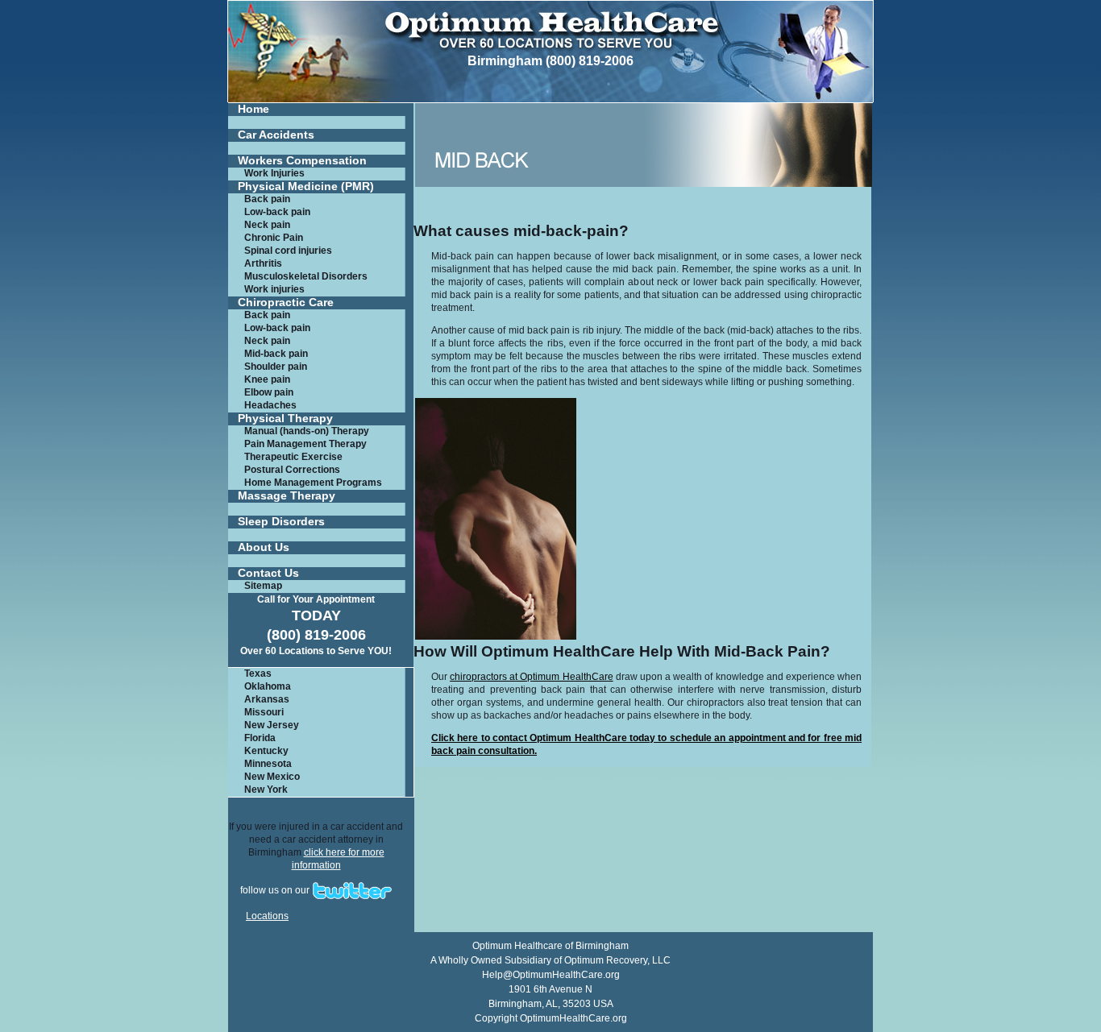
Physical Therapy (285, 418)
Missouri (264, 712)
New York (266, 789)
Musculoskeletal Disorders (306, 276)
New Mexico (272, 776)
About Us (263, 547)
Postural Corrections (292, 469)
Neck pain (267, 224)
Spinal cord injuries (288, 250)
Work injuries (274, 289)
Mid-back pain (276, 353)
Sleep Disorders (281, 522)
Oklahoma (267, 686)
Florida (260, 738)
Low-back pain (277, 212)
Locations (267, 916)
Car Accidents (276, 135)
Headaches (270, 405)
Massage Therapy (286, 496)
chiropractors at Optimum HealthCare (531, 676)
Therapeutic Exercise (293, 456)
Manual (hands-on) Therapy (306, 431)
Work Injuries (274, 173)
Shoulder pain (275, 366)
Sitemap (263, 585)
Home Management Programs (313, 482)
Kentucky (266, 750)
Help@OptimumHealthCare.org (551, 974)
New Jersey (271, 725)
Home (253, 109)
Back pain (267, 199)
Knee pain (267, 379)
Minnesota (268, 763)
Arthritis (263, 263)
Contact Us (268, 573)
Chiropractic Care (286, 302)
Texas (258, 673)
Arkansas (266, 699)
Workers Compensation (302, 161)
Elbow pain (268, 392)
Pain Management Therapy (305, 444)
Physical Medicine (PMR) (306, 186)
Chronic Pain (273, 237)
